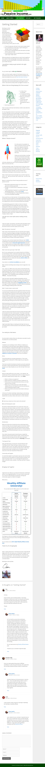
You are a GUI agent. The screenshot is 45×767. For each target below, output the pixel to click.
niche (27, 240)
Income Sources (39, 138)
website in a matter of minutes (9, 353)
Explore (28, 18)
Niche (37, 144)
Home (2, 18)
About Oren (9, 18)
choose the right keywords (18, 242)
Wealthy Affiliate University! (16, 484)
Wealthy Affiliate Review (23, 644)
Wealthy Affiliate (19, 724)
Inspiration (38, 140)
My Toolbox (37, 18)
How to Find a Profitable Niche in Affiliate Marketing (39, 94)
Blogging (38, 130)
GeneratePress (30, 765)
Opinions (38, 146)
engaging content (22, 282)
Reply (5, 608)
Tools (37, 148)
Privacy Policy (39, 178)
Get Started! (20, 18)
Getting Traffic (39, 135)
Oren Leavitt (12, 613)
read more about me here (21, 77)
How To (37, 136)
